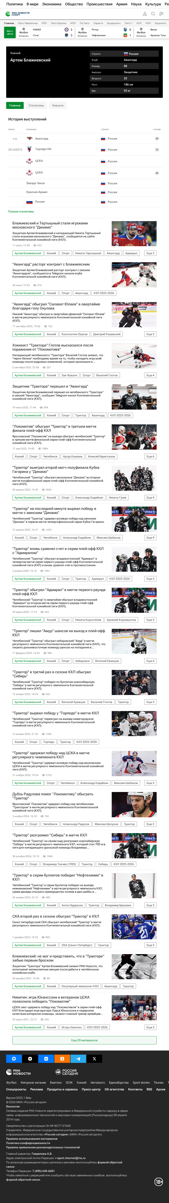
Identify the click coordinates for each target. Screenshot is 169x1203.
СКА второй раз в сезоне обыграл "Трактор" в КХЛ (55, 916)
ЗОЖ (69, 1082)
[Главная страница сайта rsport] (27, 14)
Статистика (36, 105)
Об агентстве (114, 1089)
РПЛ (44, 23)
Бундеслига (114, 23)
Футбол (11, 1082)
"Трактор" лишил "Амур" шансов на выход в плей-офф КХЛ (58, 633)
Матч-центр (10, 32)
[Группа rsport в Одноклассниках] (62, 1059)
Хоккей (15, 53)
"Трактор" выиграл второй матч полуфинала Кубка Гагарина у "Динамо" (55, 469)
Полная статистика (21, 211)
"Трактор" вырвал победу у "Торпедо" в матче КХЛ (55, 713)
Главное (9, 23)
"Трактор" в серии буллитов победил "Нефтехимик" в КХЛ (57, 877)
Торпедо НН (43, 149)
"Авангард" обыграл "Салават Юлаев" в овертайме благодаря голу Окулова (56, 306)
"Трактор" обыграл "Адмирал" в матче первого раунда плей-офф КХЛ (59, 592)
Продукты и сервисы (62, 1089)
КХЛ (139, 23)
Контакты (135, 1089)
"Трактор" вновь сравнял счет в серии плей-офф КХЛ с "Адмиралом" (58, 551)
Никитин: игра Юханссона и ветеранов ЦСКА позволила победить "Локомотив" (50, 999)
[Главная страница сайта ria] (6, 14)
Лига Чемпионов (28, 23)
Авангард (130, 59)
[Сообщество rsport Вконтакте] (46, 1059)
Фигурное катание (33, 1082)
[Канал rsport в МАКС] (14, 1059)
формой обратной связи (23, 1179)
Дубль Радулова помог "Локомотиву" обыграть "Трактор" (52, 796)
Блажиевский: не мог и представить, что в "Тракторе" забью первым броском (58, 958)
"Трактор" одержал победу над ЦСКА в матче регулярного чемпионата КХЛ (51, 755)
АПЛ (73, 23)
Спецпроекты (16, 1089)
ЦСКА (39, 160)
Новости (57, 105)
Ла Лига (84, 23)
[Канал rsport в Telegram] (78, 1059)
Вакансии (13, 1106)
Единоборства (119, 1082)
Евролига (160, 23)
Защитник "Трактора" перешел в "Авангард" (50, 386)
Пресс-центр (91, 1089)
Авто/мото (97, 1082)
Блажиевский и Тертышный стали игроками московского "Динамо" (50, 225)
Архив (160, 1089)
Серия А (98, 23)
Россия (40, 201)
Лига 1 (129, 23)
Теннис (159, 1082)
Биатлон (56, 1082)
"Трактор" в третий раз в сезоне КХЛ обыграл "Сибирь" (51, 674)
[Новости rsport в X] (94, 1059)
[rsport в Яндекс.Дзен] (30, 1059)
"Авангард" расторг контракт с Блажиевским (51, 264)
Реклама (36, 1089)
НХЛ (148, 23)
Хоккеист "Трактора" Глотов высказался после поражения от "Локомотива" (52, 347)
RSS (149, 1089)
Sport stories (141, 1082)
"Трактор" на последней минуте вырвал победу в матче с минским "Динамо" (54, 511)
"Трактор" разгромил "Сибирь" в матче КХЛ (49, 835)
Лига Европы (58, 23)
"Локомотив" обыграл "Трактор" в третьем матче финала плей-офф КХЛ (54, 428)
